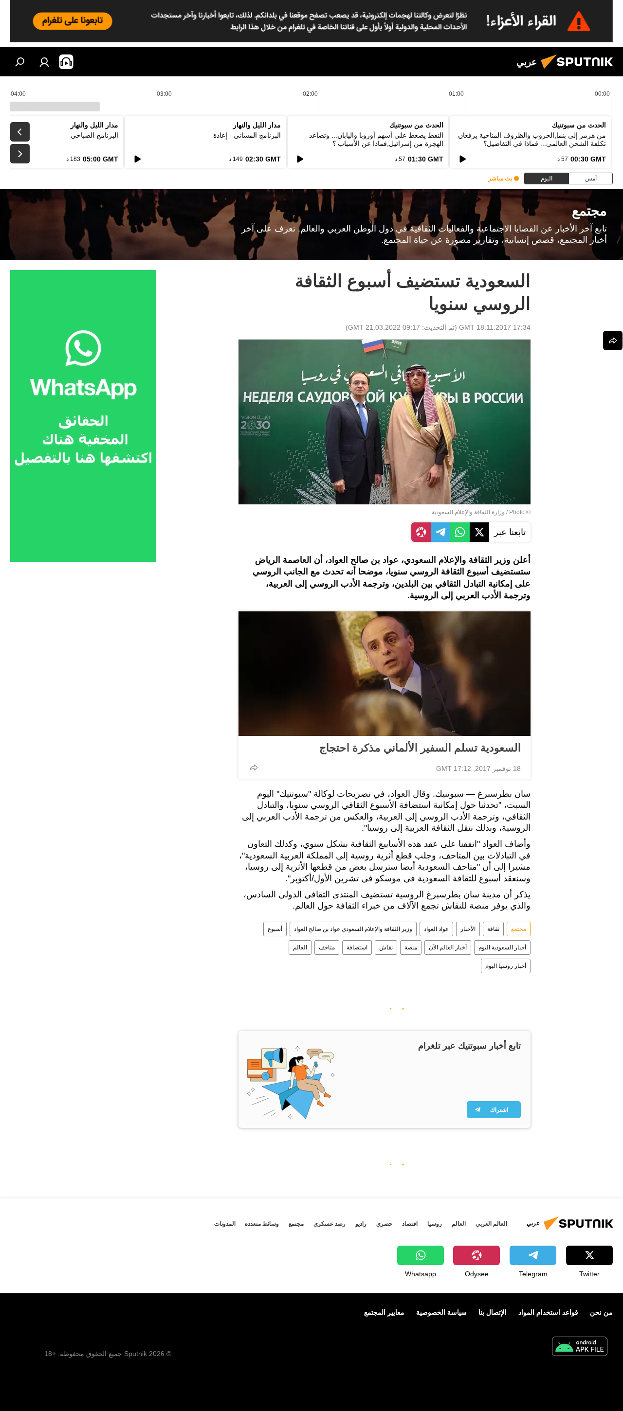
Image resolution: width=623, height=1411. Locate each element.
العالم (300, 947)
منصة (410, 947)
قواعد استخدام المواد (548, 1312)
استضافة (357, 947)
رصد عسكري (329, 1223)
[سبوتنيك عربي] (580, 70)
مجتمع (518, 929)
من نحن (601, 1312)
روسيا (434, 1223)
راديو (360, 1223)
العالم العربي (491, 1223)
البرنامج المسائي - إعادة (247, 135)
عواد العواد (436, 929)
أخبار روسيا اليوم (505, 966)
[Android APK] (580, 1347)
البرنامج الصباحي (94, 135)
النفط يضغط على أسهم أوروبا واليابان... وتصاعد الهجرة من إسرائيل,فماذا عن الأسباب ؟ (376, 139)
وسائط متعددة (262, 1223)
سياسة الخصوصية (441, 1312)
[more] (253, 767)
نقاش (386, 947)
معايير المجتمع (384, 1312)
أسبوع (275, 929)
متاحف (327, 947)
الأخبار (468, 929)
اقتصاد (410, 1223)
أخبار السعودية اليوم (502, 947)
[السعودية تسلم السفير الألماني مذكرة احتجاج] (384, 673)
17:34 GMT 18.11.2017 (495, 327)
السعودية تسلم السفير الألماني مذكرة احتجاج (420, 748)
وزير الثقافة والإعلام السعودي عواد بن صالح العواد (353, 929)
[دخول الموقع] (44, 61)
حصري (384, 1223)
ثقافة (493, 929)
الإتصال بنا (492, 1312)
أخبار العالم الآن (448, 947)
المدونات (225, 1223)
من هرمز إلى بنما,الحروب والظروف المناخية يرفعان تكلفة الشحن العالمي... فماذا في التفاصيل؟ (532, 139)
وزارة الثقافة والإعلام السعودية (468, 512)
